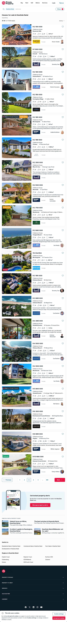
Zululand (47, 559)
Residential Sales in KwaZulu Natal (11, 546)
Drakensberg (5, 559)
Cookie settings (59, 614)
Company (5, 599)
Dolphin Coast (6, 557)
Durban (4, 562)
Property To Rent (7, 582)
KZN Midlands (27, 559)
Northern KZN (49, 557)
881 (47, 480)
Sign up (61, 3)
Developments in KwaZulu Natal (10, 548)
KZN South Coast (28, 562)
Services (4, 588)
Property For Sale (7, 577)
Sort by (61, 20)
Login (53, 3)
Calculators (6, 593)
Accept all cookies (59, 618)
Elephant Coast (28, 557)
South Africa (5, 17)
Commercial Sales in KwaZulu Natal (33, 546)
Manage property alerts (40, 505)
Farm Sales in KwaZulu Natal (52, 546)
